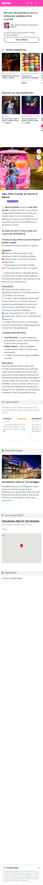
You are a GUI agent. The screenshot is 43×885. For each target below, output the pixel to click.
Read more (7, 500)
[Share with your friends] (39, 151)
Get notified (21, 40)
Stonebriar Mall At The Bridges (20, 521)
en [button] (31, 3)
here (23, 282)
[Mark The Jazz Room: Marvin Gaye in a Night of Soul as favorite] (17, 98)
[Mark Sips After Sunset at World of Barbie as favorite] (39, 157)
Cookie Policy (24, 881)
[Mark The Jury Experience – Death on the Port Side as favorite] (36, 98)
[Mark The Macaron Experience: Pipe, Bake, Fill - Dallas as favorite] (36, 55)
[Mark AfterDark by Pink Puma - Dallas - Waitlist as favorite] (17, 55)
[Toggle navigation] (40, 3)
